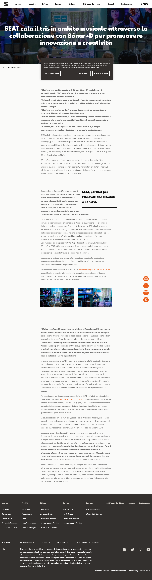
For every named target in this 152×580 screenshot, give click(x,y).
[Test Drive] (146, 278)
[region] (77, 69)
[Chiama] (146, 285)
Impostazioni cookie (52, 73)
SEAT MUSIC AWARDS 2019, (70, 399)
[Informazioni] (146, 292)
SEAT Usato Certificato (91, 4)
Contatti (110, 4)
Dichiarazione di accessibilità (85, 542)
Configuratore (126, 4)
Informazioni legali (102, 571)
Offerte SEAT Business (48, 528)
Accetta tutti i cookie (101, 73)
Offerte (45, 4)
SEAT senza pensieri (9, 528)
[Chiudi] (109, 60)
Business (72, 4)
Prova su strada (26, 542)
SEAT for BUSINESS (93, 509)
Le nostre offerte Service (49, 523)
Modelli (31, 4)
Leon (24, 519)
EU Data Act (61, 542)
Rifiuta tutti (83, 73)
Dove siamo (6, 514)
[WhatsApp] (146, 299)
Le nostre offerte (46, 514)
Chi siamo (5, 509)
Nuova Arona (27, 514)
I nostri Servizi (68, 514)
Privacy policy (145, 571)
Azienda (18, 4)
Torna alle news (14, 67)
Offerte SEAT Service (48, 519)
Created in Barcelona (10, 523)
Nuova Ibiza (26, 509)
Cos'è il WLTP (7, 519)
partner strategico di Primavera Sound (94, 270)
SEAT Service (68, 509)
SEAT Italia (6, 542)
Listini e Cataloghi (29, 528)
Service (58, 4)
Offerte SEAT (45, 509)
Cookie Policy (133, 571)
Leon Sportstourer (29, 523)
